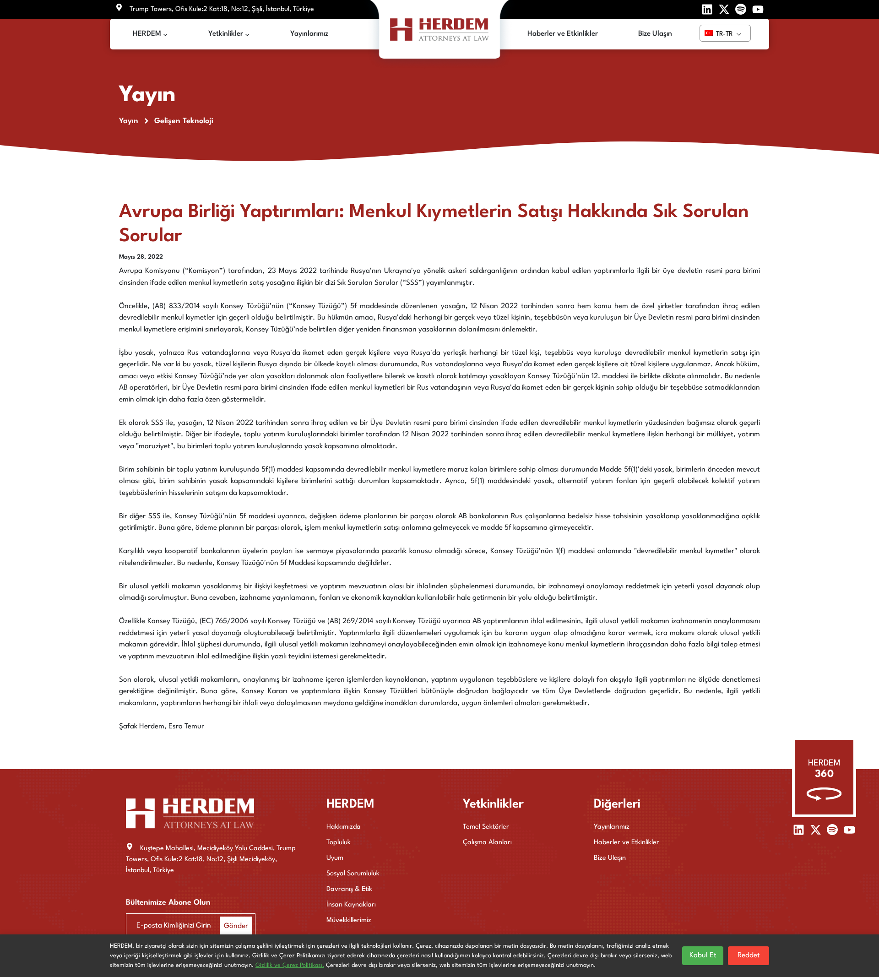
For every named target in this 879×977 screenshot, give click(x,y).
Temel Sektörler (486, 827)
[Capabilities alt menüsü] (247, 34)
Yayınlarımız (611, 827)
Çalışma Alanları (487, 842)
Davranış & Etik (349, 889)
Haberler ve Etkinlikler (626, 842)
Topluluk (338, 842)
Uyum (334, 858)
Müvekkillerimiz (348, 920)
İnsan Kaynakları (351, 904)
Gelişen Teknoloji (183, 121)
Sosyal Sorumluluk (353, 873)
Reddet (749, 955)
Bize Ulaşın (610, 858)
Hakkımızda (343, 827)
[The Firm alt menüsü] (165, 34)
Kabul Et (702, 955)
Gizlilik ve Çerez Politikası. (289, 965)
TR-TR (723, 34)
